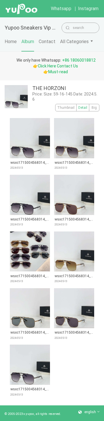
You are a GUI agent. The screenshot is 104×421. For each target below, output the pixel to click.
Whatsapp (61, 8)
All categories (74, 41)
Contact (47, 41)
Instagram (88, 8)
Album (27, 41)
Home (11, 41)
